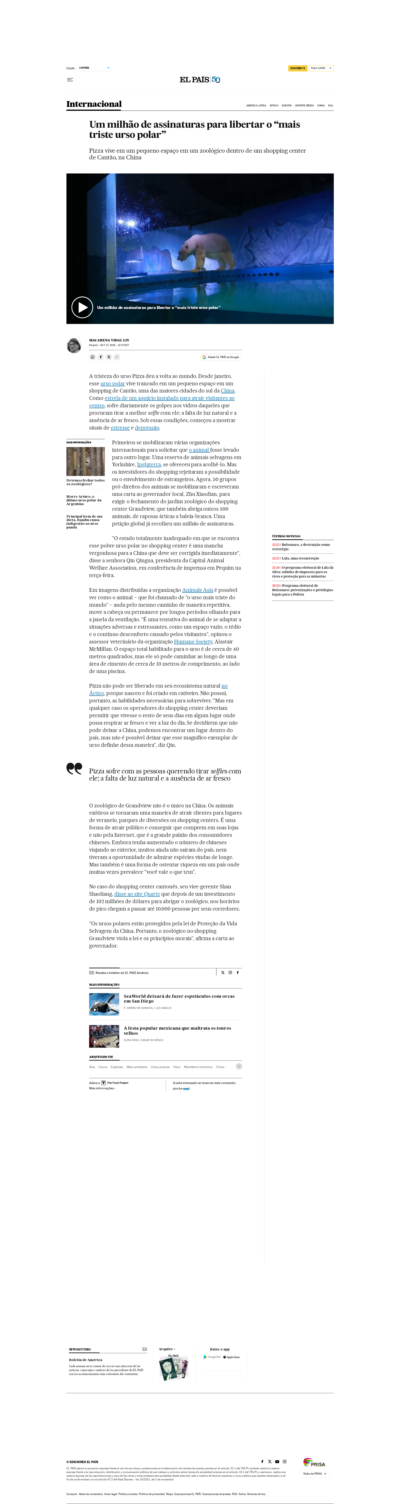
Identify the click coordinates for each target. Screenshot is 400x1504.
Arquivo (166, 1349)
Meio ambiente (137, 1067)
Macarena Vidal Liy (109, 340)
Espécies (117, 1067)
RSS (234, 1494)
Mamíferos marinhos (198, 1067)
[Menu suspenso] (70, 79)
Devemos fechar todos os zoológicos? (85, 482)
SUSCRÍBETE (298, 68)
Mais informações (101, 1088)
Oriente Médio (304, 105)
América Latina (256, 105)
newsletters (80, 1349)
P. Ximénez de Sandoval (138, 1008)
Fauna (103, 1067)
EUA (330, 105)
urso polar (112, 383)
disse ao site (137, 894)
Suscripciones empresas (216, 1494)
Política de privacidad (152, 1494)
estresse (120, 427)
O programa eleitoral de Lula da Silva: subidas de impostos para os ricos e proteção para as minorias (303, 571)
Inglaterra (149, 464)
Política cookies (128, 1494)
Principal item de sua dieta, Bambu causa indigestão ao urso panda (84, 522)
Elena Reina (131, 1040)
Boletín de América (85, 1360)
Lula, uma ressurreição (300, 558)
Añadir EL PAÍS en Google (223, 357)
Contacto (71, 1494)
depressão (147, 427)
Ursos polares (160, 1067)
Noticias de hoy (256, 1494)
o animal (199, 450)
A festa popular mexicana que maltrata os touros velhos (177, 1031)
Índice (242, 1494)
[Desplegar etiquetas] (239, 1066)
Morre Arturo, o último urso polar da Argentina (84, 500)
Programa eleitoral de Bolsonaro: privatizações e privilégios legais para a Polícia (302, 590)
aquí (186, 1088)
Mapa (169, 1494)
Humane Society (193, 641)
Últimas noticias (286, 536)
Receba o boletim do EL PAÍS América (122, 973)
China (321, 105)
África (274, 105)
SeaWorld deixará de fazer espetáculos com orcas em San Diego (179, 999)
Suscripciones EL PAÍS (187, 1494)
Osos (176, 1067)
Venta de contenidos (91, 1494)
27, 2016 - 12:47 (114, 345)
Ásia (92, 1067)
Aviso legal (110, 1494)
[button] (200, 248)
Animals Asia (197, 590)
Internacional (94, 104)
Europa (287, 105)
